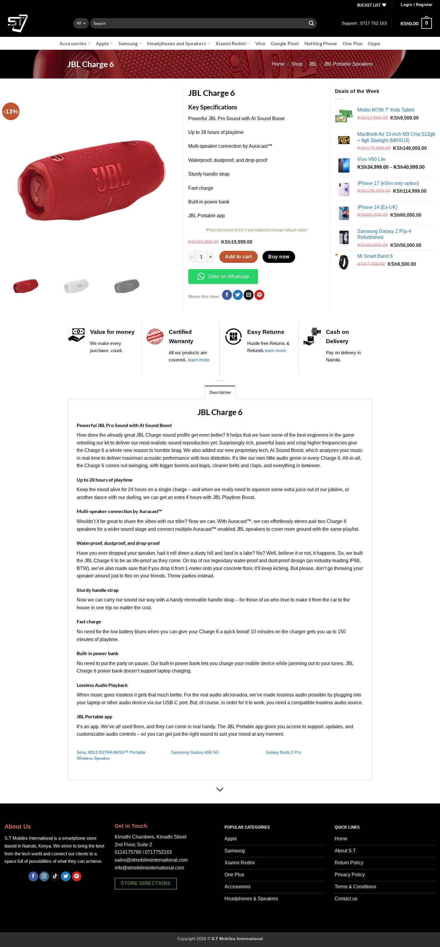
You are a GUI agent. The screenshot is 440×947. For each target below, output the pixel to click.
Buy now (278, 256)
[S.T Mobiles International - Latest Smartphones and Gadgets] (34, 23)
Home (278, 64)
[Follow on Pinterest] (77, 876)
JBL (313, 64)
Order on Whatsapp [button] (228, 276)
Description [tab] (220, 392)
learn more (198, 359)
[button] (416, 5)
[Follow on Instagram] (44, 876)
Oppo (374, 43)
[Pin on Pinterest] (259, 295)
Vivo (260, 43)
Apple (102, 43)
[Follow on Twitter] (66, 876)
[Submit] (311, 23)
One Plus (353, 43)
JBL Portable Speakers (348, 64)
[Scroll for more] (220, 790)
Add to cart (238, 256)
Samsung (128, 43)
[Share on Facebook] (227, 295)
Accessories (73, 43)
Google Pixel (285, 43)
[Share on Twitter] (238, 295)
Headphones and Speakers (176, 43)
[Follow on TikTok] (55, 876)
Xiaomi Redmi (231, 43)
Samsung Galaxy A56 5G (195, 752)
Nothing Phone (320, 43)
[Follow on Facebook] (33, 876)
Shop (297, 64)
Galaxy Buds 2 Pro (283, 752)
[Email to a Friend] (249, 295)
